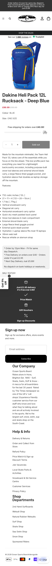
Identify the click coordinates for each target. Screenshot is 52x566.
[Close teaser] (9, 276)
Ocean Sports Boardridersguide (25, 554)
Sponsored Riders (20, 541)
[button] (4, 283)
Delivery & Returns (21, 438)
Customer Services (21, 486)
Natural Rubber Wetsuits (24, 516)
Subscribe (26, 358)
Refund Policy (18, 451)
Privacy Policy (19, 491)
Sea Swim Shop (19, 531)
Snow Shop (17, 536)
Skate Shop (17, 526)
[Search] (10, 18)
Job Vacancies (19, 465)
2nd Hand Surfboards (22, 506)
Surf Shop (17, 521)
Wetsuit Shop (18, 511)
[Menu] (3, 18)
